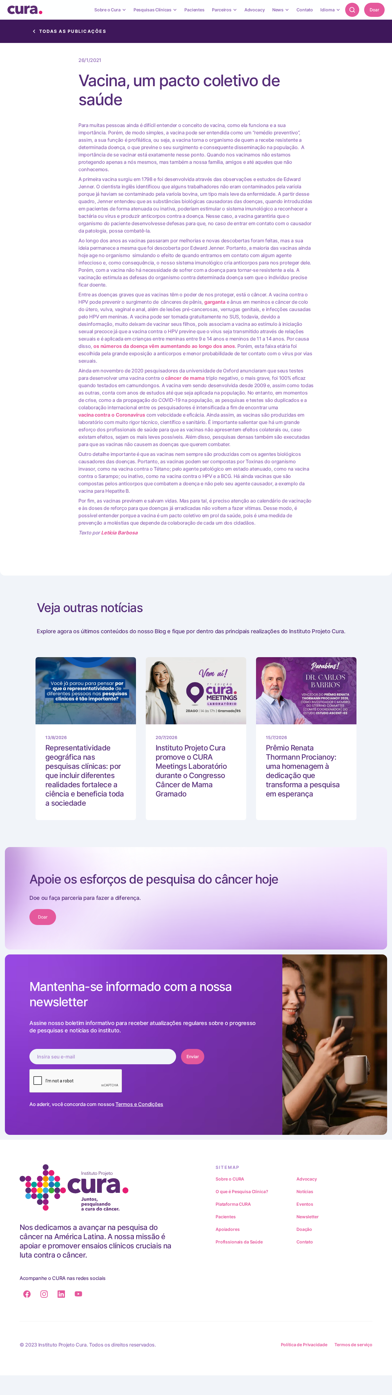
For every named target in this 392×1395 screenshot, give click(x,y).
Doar (374, 9)
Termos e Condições (139, 1104)
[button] (110, 10)
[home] (24, 10)
